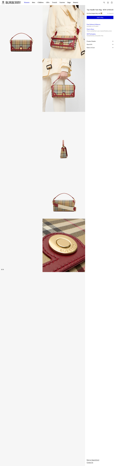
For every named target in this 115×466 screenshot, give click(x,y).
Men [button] (33, 2)
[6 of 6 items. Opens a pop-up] (42, 245)
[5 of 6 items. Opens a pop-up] (42, 192)
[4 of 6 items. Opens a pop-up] (42, 138)
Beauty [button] (75, 2)
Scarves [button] (62, 2)
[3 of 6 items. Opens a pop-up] (42, 85)
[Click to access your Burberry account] (108, 2)
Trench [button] (54, 2)
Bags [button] (69, 2)
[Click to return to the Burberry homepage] (13, 2)
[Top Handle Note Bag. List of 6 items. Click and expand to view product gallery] (42, 138)
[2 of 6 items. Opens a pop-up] (64, 31)
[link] (93, 460)
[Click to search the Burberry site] (104, 2)
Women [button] (26, 2)
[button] (100, 17)
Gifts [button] (47, 2)
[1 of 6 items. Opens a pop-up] (21, 31)
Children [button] (40, 2)
